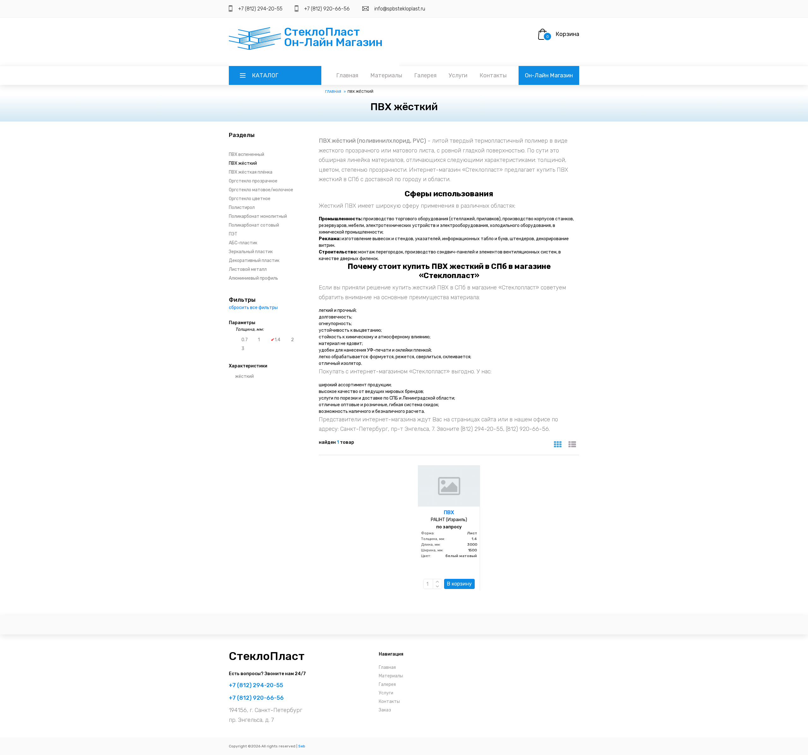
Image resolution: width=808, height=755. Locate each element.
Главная (347, 75)
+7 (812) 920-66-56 (327, 9)
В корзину (459, 584)
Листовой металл (248, 269)
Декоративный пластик (254, 260)
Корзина (567, 34)
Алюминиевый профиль (253, 278)
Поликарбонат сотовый (254, 225)
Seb (301, 746)
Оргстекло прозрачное (253, 181)
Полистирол (242, 207)
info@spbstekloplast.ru (399, 9)
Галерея (425, 75)
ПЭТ (233, 234)
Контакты (493, 75)
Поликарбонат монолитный (258, 216)
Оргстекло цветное (249, 198)
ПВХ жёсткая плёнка (250, 172)
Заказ (385, 710)
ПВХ (449, 512)
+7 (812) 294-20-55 (260, 9)
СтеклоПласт (267, 656)
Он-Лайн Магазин (549, 75)
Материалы (386, 75)
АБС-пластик (243, 243)
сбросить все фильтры (253, 307)
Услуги (458, 75)
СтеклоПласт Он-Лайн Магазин (333, 37)
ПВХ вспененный (246, 154)
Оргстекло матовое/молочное (261, 190)
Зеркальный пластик (251, 251)
